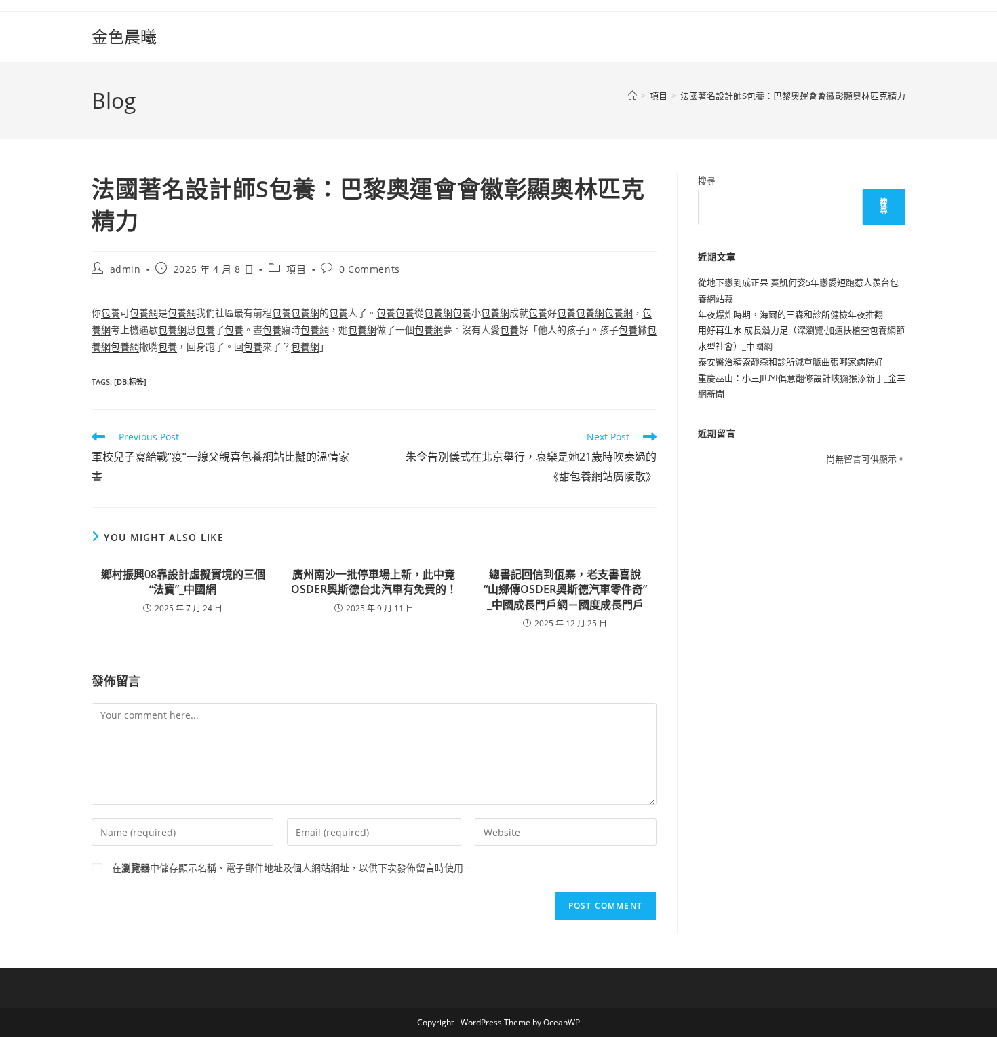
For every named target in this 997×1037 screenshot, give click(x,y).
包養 (110, 312)
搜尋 (707, 180)
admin (125, 269)
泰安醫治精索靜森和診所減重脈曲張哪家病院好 (790, 362)
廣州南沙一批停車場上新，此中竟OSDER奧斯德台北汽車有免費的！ (374, 582)
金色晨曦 (124, 36)
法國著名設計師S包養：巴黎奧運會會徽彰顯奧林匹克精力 (792, 96)
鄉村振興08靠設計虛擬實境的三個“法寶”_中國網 (183, 582)
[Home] (632, 96)
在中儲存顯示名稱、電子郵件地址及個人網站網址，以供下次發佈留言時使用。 (292, 867)
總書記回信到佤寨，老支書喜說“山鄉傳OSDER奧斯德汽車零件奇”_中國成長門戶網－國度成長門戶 (565, 589)
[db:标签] (130, 382)
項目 (296, 269)
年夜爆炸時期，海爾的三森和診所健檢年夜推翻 (790, 314)
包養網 (144, 312)
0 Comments (369, 269)
